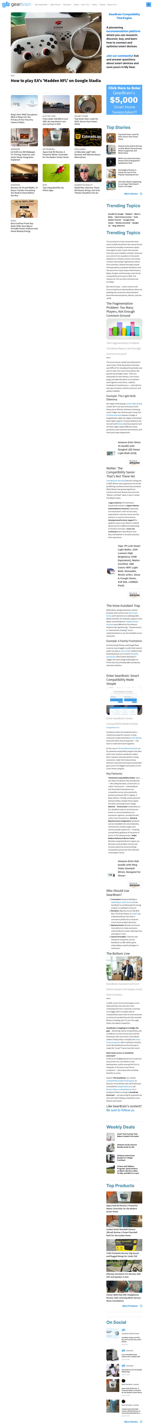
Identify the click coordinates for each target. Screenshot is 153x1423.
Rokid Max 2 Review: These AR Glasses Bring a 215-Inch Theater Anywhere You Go (87, 190)
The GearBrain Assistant (127, 748)
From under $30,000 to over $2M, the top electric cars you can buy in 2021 (55, 121)
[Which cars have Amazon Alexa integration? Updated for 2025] (111, 162)
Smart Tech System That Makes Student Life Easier (128, 1135)
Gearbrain (129, 1350)
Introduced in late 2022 (115, 480)
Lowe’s (134, 913)
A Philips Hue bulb (113, 415)
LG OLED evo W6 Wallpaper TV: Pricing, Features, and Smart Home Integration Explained (23, 155)
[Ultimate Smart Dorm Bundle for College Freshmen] (110, 1158)
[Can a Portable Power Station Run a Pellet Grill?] (112, 1355)
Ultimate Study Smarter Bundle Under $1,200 (127, 1146)
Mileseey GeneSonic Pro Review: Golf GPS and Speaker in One (123, 1275)
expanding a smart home (121, 902)
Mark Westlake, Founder (130, 1384)
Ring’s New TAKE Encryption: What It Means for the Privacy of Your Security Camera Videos (24, 118)
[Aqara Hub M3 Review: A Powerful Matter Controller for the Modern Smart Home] (56, 137)
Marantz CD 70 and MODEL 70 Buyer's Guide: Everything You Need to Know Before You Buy (24, 191)
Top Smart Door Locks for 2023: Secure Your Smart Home (86, 121)
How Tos (85, 4)
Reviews (67, 4)
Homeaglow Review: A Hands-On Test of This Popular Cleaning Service (128, 172)
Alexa (120, 424)
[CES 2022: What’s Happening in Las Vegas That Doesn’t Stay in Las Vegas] (111, 185)
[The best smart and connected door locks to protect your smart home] (88, 104)
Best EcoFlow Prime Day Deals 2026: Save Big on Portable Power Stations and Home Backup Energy (24, 227)
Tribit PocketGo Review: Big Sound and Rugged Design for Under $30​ (122, 1255)
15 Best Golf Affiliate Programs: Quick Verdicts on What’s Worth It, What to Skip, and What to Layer (128, 1169)
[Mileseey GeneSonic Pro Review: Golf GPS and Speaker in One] (124, 1265)
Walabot (129, 214)
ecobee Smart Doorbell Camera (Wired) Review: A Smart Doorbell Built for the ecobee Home (121, 1232)
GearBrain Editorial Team (130, 1333)
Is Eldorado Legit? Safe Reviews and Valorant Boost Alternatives (87, 154)
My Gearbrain (41, 4)
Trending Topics (123, 205)
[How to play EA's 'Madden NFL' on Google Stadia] (56, 42)
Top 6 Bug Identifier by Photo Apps (53, 189)
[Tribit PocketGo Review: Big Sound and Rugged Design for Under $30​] (124, 1245)
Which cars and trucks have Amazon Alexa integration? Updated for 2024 (129, 160)
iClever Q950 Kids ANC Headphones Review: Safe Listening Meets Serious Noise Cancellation (123, 1297)
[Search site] (148, 4)
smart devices (136, 738)
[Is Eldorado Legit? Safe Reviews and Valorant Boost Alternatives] (88, 137)
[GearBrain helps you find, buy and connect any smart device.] (112, 1334)
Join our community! (119, 55)
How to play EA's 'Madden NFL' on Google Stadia (56, 80)
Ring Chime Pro (118, 226)
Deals (76, 4)
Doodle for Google (115, 214)
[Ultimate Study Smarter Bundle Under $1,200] (110, 1148)
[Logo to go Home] (17, 4)
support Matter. (132, 505)
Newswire (15, 149)
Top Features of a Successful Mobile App (132, 1371)
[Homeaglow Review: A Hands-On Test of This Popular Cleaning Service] (111, 173)
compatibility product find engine (120, 1080)
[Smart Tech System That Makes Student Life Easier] (110, 1137)
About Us (111, 4)
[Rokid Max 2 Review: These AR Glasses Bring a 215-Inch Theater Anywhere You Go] (88, 173)
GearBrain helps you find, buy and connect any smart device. (131, 1340)
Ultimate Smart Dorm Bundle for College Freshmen (126, 1157)
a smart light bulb (133, 403)
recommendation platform (123, 31)
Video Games (80, 149)
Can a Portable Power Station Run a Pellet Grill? (131, 1356)
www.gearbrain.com (112, 727)
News (94, 4)
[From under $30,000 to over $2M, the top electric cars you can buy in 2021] (56, 104)
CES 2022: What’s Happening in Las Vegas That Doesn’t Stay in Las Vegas (129, 183)
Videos (102, 4)
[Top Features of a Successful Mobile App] (112, 1370)
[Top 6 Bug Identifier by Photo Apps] (56, 173)
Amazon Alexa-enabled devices (118, 1089)
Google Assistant (124, 1086)
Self (13, 75)
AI (118, 806)
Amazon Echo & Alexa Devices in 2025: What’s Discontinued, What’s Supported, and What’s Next (130, 149)
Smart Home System (123, 217)
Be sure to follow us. (120, 1110)
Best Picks (55, 4)
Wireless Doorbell (123, 223)
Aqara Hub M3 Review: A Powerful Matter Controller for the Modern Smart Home (56, 154)
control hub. (125, 651)
